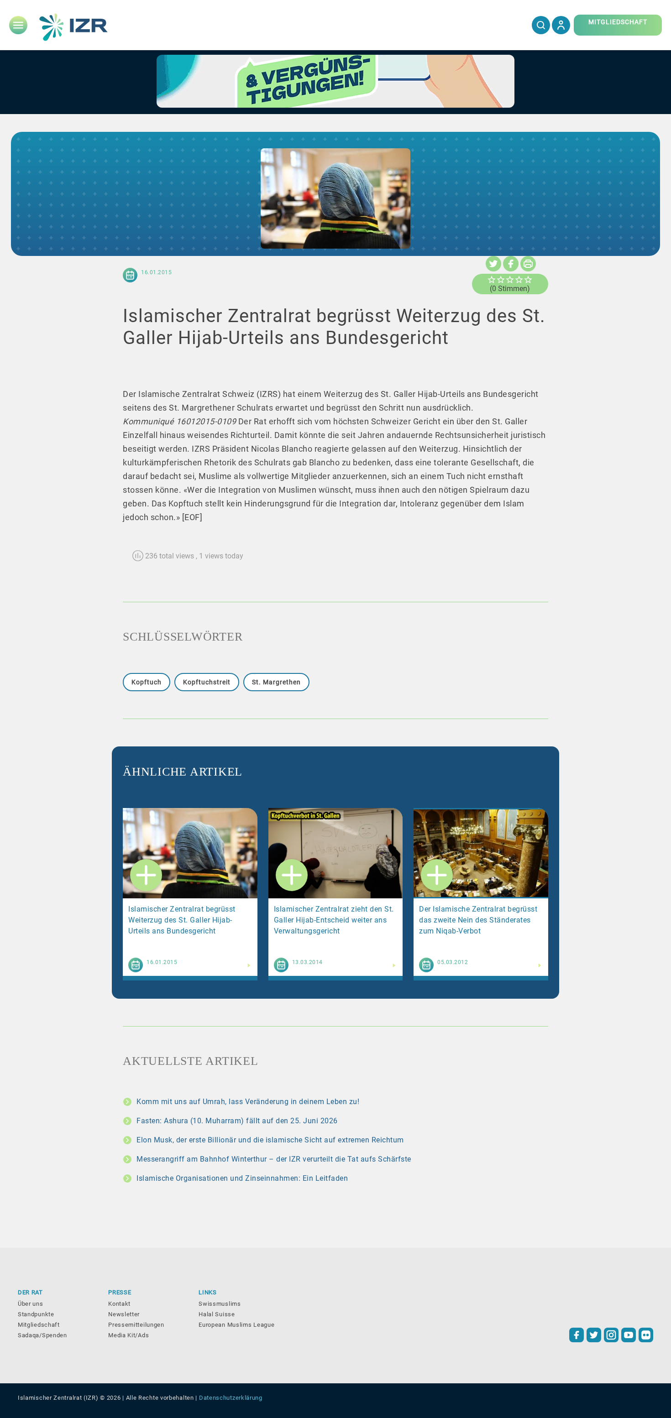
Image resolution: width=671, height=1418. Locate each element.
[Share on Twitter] (493, 263)
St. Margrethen (276, 682)
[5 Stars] (528, 279)
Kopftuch (146, 682)
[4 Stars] (519, 279)
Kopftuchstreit (207, 682)
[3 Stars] (509, 279)
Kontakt (119, 1303)
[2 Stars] (500, 279)
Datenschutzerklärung (230, 1397)
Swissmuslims (220, 1303)
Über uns (30, 1303)
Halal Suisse (217, 1314)
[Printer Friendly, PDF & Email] (528, 263)
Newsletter (124, 1314)
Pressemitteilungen (136, 1324)
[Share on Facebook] (511, 263)
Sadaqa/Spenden (42, 1335)
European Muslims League (236, 1324)
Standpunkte (36, 1314)
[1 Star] (491, 279)
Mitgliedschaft (39, 1324)
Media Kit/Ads (128, 1335)
